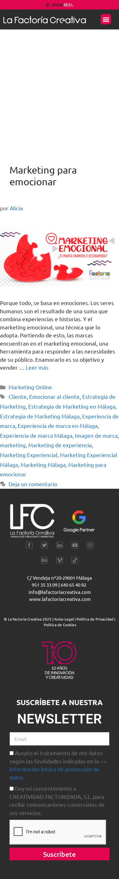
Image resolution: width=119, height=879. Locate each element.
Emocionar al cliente (54, 396)
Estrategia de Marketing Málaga (40, 416)
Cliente (18, 396)
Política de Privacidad (94, 618)
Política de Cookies (60, 624)
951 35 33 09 (44, 585)
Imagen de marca (96, 435)
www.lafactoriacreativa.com (60, 599)
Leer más (37, 367)
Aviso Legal (64, 618)
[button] (106, 19)
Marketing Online (30, 387)
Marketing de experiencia (60, 445)
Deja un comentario (33, 484)
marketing (13, 445)
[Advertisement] (59, 92)
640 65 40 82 (73, 585)
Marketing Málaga (43, 464)
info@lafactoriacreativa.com (60, 592)
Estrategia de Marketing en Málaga (72, 406)
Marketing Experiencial (28, 454)
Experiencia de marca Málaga (36, 435)
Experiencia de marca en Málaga (58, 425)
